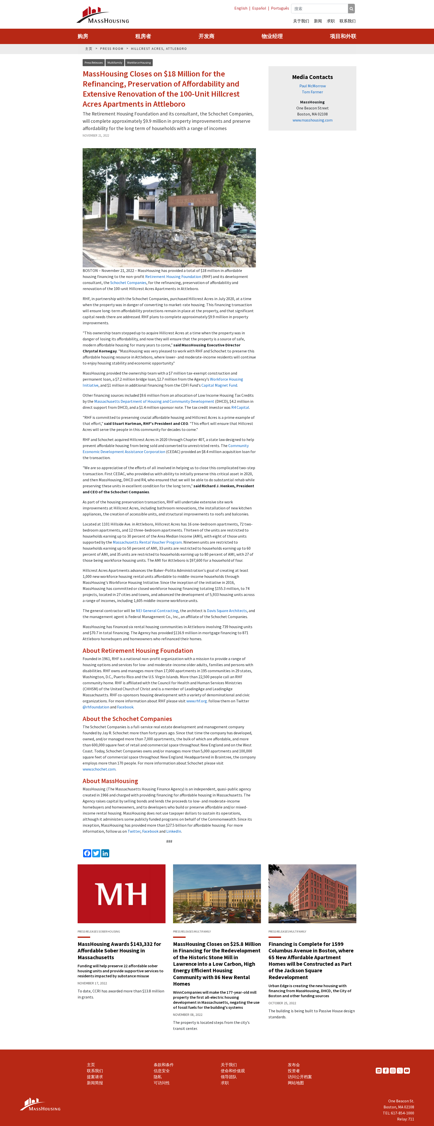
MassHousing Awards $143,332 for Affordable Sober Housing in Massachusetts (119, 950)
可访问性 (162, 1082)
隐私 (158, 1076)
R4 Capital (240, 407)
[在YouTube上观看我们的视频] (406, 1070)
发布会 (294, 1064)
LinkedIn (173, 831)
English (240, 8)
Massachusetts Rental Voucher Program (147, 542)
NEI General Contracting (157, 610)
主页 (91, 1064)
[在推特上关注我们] (399, 1070)
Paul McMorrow (312, 85)
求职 (331, 20)
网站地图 (296, 1082)
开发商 (206, 36)
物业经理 (272, 36)
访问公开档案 (300, 1076)
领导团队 (229, 1076)
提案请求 (95, 1076)
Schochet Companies (128, 282)
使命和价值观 (233, 1070)
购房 (83, 36)
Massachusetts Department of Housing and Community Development (154, 401)
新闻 (318, 20)
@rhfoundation (96, 706)
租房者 (143, 36)
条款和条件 (164, 1064)
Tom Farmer (312, 91)
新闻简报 (95, 1082)
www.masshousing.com (313, 120)
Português (280, 8)
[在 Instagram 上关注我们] (392, 1070)
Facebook (125, 706)
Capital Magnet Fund (219, 385)
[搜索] (351, 8)
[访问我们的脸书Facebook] (385, 1070)
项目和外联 (343, 36)
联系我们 (348, 20)
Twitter (134, 831)
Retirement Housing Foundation (173, 276)
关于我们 (301, 20)
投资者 (294, 1070)
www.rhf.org (196, 700)
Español (259, 8)
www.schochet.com (99, 769)
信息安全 (162, 1070)
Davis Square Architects (227, 610)
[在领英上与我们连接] (378, 1070)
